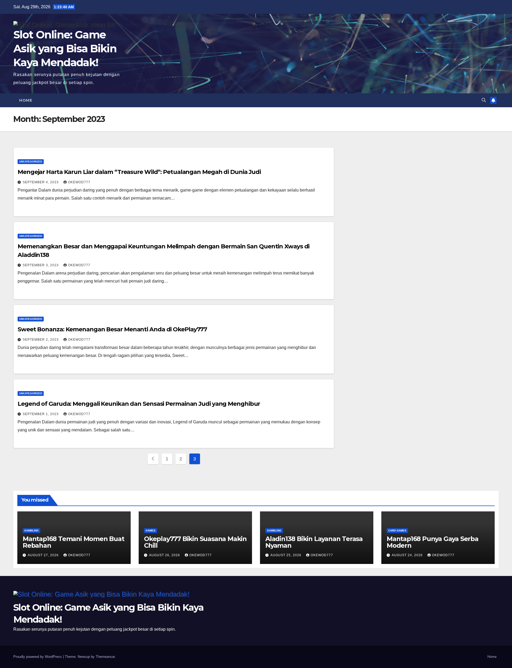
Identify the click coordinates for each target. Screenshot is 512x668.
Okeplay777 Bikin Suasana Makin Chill (195, 542)
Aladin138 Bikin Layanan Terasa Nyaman (314, 542)
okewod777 (79, 182)
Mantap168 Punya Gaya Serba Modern (432, 542)
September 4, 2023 (41, 182)
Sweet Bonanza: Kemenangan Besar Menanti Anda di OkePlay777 (112, 329)
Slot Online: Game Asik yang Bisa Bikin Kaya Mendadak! (65, 48)
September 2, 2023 (41, 339)
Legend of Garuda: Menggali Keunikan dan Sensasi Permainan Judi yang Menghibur (139, 403)
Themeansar (105, 657)
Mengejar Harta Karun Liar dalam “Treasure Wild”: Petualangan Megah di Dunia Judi (139, 172)
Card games (397, 530)
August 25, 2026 (286, 555)
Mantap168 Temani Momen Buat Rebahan (73, 542)
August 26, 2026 (165, 555)
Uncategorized (30, 161)
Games (150, 530)
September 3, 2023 (41, 265)
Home (25, 100)
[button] (484, 100)
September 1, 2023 (41, 414)
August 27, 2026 (44, 555)
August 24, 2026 (408, 555)
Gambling (31, 530)
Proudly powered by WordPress (38, 657)
